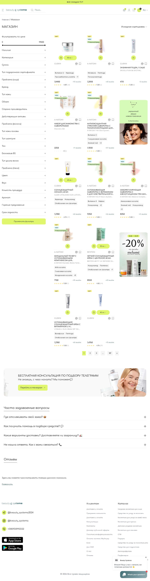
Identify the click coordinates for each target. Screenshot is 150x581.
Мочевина (92, 73)
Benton (91, 252)
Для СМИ (90, 547)
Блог (88, 543)
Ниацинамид (70, 199)
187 (110, 353)
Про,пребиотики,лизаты (65, 77)
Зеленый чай (93, 143)
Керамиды (70, 73)
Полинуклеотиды (95, 77)
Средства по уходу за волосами (131, 513)
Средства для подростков (128, 547)
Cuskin (57, 64)
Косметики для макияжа (127, 530)
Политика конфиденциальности (99, 534)
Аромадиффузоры (125, 551)
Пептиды (101, 73)
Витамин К (92, 201)
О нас (89, 551)
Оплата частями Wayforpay (98, 538)
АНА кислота (60, 267)
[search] (32, 10)
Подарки (121, 538)
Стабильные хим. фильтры (66, 203)
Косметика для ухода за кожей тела (132, 517)
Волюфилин (59, 333)
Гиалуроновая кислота (97, 139)
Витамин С (92, 135)
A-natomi (91, 64)
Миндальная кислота (63, 275)
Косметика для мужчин (127, 522)
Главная (5, 20)
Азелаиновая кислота (129, 201)
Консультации (92, 522)
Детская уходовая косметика (130, 526)
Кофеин (101, 201)
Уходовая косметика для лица (130, 509)
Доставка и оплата (95, 509)
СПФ (119, 534)
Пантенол (104, 265)
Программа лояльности (96, 513)
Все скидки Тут (75, 2)
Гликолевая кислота (63, 271)
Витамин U (59, 73)
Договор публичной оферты (98, 530)
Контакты (91, 526)
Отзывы (90, 555)
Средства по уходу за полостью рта (133, 543)
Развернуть (7, 484)
